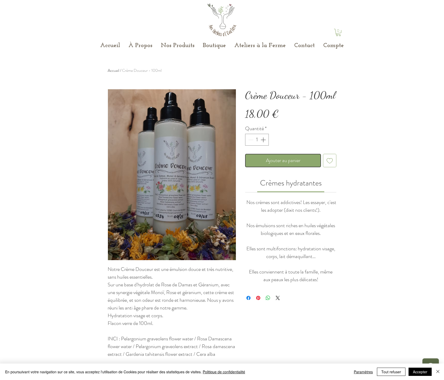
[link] (291, 182)
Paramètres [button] (363, 371)
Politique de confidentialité (224, 371)
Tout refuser (391, 371)
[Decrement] (250, 139)
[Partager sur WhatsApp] (268, 298)
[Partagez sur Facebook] (248, 298)
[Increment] (263, 139)
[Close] (438, 372)
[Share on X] (278, 298)
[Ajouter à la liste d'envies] (329, 160)
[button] (338, 32)
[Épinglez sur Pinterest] (258, 298)
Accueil (113, 70)
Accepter (420, 371)
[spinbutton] (257, 139)
